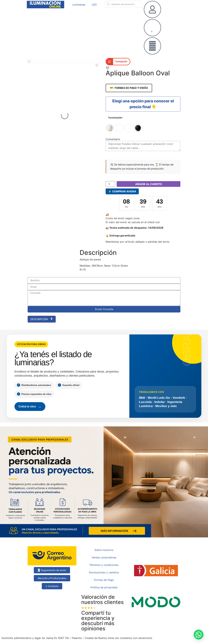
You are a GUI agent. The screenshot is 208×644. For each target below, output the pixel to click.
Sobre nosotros (103, 550)
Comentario (113, 139)
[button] (118, 61)
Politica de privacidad (104, 587)
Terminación (115, 118)
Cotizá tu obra (30, 406)
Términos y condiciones (103, 565)
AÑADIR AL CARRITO (148, 184)
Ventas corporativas (104, 557)
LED (94, 4)
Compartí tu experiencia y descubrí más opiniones (97, 621)
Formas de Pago (104, 580)
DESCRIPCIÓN (39, 319)
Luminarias (78, 4)
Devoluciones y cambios (104, 572)
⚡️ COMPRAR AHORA (122, 191)
